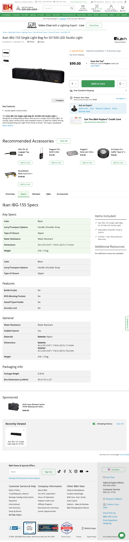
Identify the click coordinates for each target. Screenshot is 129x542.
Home (5, 32)
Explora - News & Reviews (78, 504)
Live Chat (120, 2)
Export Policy (91, 537)
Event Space (72, 501)
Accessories (62, 194)
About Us (108, 2)
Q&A (48, 194)
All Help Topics (15, 515)
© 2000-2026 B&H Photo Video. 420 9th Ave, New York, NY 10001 (32, 537)
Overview (10, 194)
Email (13, 472)
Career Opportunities (47, 511)
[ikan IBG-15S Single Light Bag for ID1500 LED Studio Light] (38, 75)
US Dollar (115, 469)
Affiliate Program (45, 504)
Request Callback (114, 498)
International (14, 504)
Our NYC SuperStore (46, 493)
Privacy (78, 537)
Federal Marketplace (75, 490)
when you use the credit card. (105, 63)
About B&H (42, 490)
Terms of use (66, 537)
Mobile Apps (90, 528)
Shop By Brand (15, 511)
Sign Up (48, 471)
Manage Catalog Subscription (21, 497)
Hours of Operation (46, 497)
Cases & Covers (54, 32)
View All (63, 141)
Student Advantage (75, 493)
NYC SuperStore (99, 2)
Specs (23, 194)
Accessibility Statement (111, 537)
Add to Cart (98, 83)
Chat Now (94, 25)
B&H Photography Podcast (78, 508)
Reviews (36, 194)
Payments (13, 501)
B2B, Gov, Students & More (24, 2)
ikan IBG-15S (65, 32)
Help (113, 2)
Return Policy (14, 490)
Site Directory (14, 508)
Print (42, 42)
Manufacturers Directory (48, 508)
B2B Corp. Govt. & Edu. (76, 497)
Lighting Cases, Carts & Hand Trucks (34, 32)
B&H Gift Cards (110, 516)
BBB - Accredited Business (15, 528)
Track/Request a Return (19, 493)
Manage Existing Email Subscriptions (24, 478)
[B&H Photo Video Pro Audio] (9, 7)
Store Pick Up (109, 513)
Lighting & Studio (14, 32)
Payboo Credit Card (46, 501)
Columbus (62, 19)
